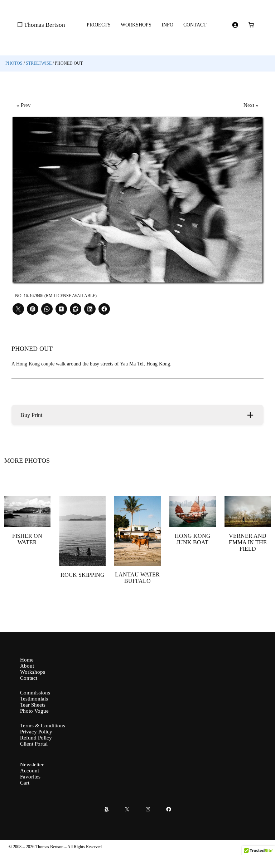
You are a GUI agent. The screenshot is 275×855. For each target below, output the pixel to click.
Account (29, 770)
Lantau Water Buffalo (137, 577)
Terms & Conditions (42, 725)
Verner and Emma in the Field (248, 542)
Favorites (30, 777)
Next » (251, 105)
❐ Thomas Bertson (41, 24)
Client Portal (34, 744)
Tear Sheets (32, 705)
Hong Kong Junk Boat (193, 539)
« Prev (23, 105)
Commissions (35, 693)
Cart (24, 783)
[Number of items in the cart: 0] (251, 25)
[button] (137, 415)
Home (27, 660)
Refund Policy (36, 738)
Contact (28, 678)
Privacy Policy (36, 731)
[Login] (235, 25)
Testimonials (34, 699)
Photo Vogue (34, 711)
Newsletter (32, 764)
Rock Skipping (83, 575)
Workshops (32, 672)
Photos (14, 63)
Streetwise (39, 63)
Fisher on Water (27, 539)
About (27, 666)
